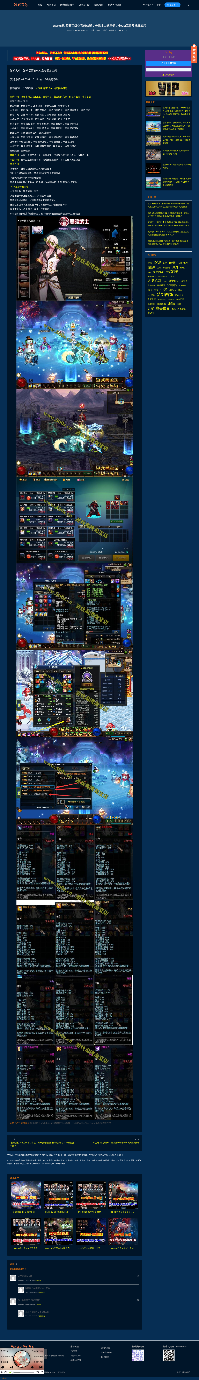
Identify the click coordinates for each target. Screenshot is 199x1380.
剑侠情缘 (166, 268)
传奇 (172, 262)
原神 (149, 272)
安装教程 (151, 285)
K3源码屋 (105, 1357)
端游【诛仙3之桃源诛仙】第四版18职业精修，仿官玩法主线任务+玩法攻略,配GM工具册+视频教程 (176, 126)
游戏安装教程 (106, 1352)
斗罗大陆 (172, 290)
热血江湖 (180, 299)
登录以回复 (38, 1280)
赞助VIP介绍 (114, 4)
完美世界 (161, 285)
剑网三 (182, 268)
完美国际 (172, 285)
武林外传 (179, 295)
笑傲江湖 (151, 304)
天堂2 (171, 276)
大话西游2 (173, 272)
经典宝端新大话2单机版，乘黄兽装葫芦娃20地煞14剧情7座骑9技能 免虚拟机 (176, 140)
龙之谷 (151, 312)
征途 (156, 290)
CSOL (150, 263)
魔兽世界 (163, 308)
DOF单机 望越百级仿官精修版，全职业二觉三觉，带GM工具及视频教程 (76, 1123)
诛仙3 (172, 303)
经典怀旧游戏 (67, 4)
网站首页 (74, 1351)
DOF (165, 263)
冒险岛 (151, 267)
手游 (164, 289)
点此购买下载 (168, 63)
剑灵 (175, 267)
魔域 (174, 309)
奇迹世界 (183, 281)
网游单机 (51, 4)
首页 (40, 4)
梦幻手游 (151, 295)
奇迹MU (173, 280)
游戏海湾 (34, 1123)
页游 (151, 308)
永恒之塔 (152, 299)
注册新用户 (172, 5)
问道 (179, 304)
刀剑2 (159, 268)
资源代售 (98, 4)
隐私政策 (186, 1372)
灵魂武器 (171, 299)
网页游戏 (161, 304)
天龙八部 (155, 280)
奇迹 (165, 281)
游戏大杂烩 (105, 1348)
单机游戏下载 (76, 1360)
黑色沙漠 (181, 309)
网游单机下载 (76, 1356)
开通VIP (148, 4)
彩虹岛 (150, 290)
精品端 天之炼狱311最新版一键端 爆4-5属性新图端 (116, 1142)
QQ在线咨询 (168, 75)
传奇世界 (182, 262)
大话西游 (158, 272)
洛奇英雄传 (162, 299)
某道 (180, 290)
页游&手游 (84, 4)
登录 (158, 4)
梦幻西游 (164, 294)
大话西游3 (152, 276)
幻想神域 (182, 285)
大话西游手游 (162, 276)
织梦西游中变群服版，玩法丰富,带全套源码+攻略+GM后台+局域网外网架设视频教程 (177, 182)
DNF (157, 262)
